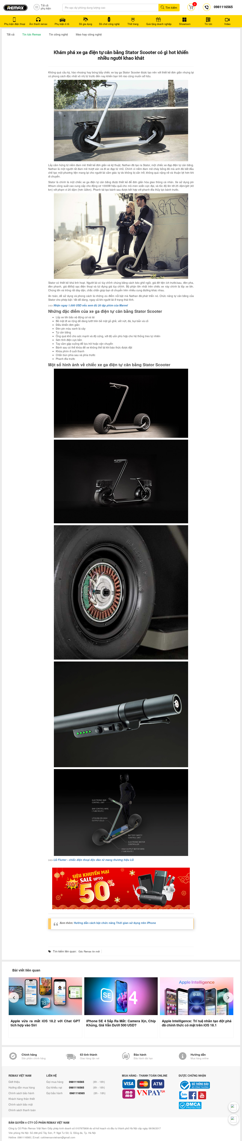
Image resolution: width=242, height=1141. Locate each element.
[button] (14, 997)
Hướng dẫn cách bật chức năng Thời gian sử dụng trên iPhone (115, 923)
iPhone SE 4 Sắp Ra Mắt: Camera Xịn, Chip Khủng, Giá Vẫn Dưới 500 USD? (121, 1023)
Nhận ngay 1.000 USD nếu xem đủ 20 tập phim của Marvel (91, 305)
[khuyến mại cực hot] (121, 888)
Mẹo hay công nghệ (89, 34)
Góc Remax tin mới (89, 951)
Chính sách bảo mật (21, 1104)
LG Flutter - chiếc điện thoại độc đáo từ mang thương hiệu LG (94, 860)
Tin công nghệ (58, 34)
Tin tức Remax (31, 34)
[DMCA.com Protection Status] (206, 1105)
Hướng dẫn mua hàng (22, 1087)
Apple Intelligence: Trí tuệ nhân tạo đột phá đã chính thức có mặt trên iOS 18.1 (196, 1023)
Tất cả (10, 34)
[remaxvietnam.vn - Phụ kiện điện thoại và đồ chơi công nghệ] (15, 6)
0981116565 (76, 1082)
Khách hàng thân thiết (22, 1099)
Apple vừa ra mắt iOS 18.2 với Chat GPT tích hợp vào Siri (45, 1023)
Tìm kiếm (171, 7)
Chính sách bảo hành (21, 1093)
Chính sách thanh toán (22, 1110)
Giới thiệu (14, 1082)
